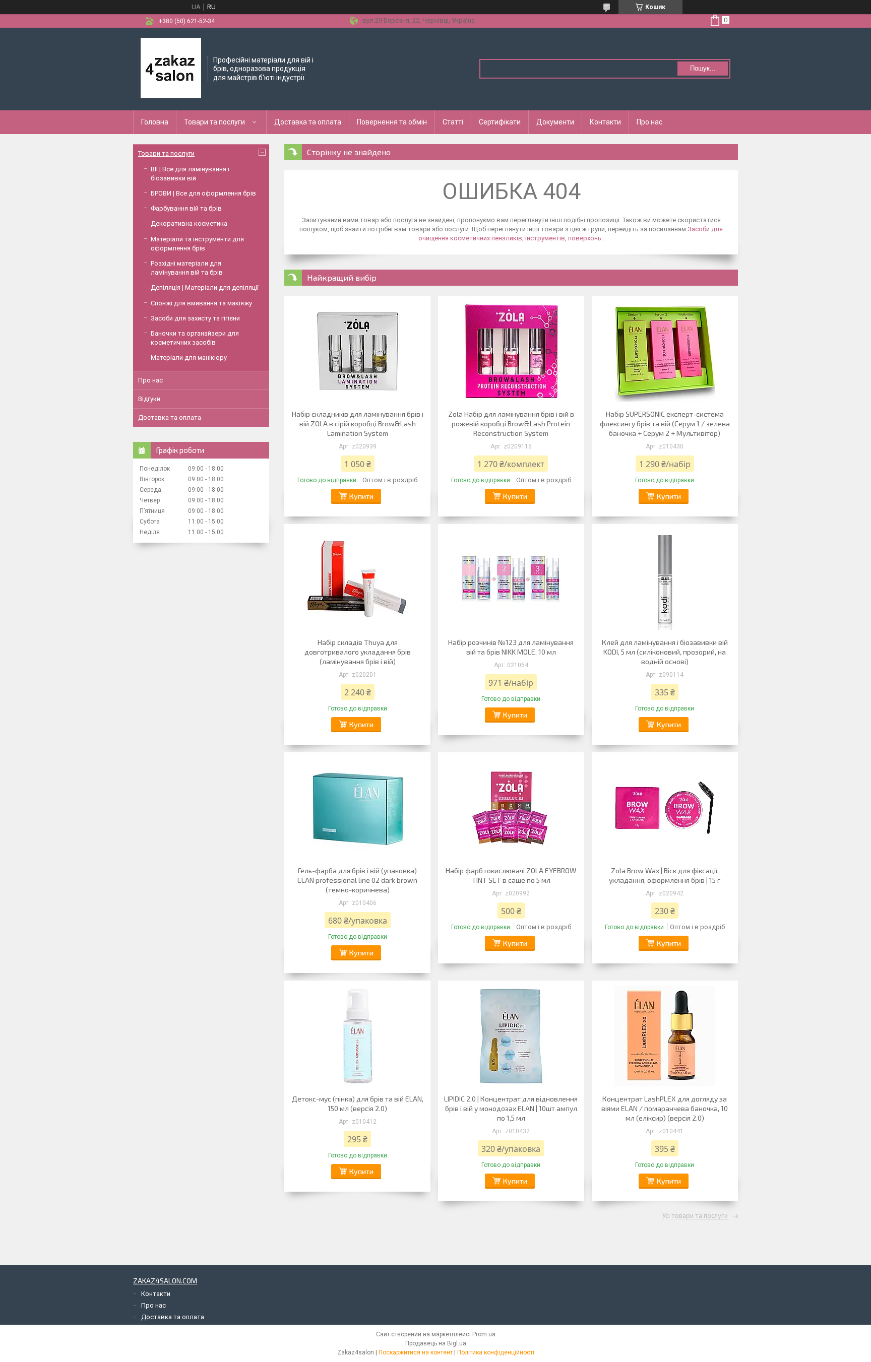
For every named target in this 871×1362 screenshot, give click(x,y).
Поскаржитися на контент (416, 1352)
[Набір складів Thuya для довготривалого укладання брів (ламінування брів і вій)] (357, 579)
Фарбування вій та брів (186, 208)
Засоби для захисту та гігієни (195, 318)
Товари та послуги (214, 122)
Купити (361, 496)
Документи (555, 122)
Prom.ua (483, 1334)
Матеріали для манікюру (189, 357)
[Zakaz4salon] (171, 68)
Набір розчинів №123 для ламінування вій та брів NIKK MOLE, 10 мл (511, 647)
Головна (154, 122)
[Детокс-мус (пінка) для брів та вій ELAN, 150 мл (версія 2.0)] (357, 1036)
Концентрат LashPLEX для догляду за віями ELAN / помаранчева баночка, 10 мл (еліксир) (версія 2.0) (664, 1108)
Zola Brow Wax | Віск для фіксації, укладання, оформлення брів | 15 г (664, 875)
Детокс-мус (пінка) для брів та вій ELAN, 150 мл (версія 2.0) (357, 1103)
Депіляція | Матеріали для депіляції (205, 287)
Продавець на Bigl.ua (435, 1343)
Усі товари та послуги (695, 1215)
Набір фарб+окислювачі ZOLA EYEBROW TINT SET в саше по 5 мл (511, 875)
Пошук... (703, 68)
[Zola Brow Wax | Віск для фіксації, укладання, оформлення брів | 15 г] (665, 807)
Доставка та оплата (307, 122)
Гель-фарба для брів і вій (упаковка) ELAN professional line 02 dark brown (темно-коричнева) (357, 880)
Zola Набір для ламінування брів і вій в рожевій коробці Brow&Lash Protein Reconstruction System (511, 423)
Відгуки (149, 399)
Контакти (605, 122)
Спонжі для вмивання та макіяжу (201, 303)
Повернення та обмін (392, 122)
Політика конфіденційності (495, 1352)
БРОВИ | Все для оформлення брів (203, 193)
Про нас (649, 122)
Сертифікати (500, 122)
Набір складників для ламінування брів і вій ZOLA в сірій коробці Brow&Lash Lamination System (357, 423)
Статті (453, 122)
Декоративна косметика (189, 223)
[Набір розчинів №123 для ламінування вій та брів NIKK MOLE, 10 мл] (511, 579)
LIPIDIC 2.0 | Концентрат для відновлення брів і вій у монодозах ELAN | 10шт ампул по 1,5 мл (511, 1108)
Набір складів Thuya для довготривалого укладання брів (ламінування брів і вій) (357, 652)
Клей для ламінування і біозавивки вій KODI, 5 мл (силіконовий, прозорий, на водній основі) (665, 652)
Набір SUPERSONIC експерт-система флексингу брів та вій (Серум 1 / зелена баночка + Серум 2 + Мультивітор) (665, 423)
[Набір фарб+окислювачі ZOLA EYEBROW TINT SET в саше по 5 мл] (511, 807)
